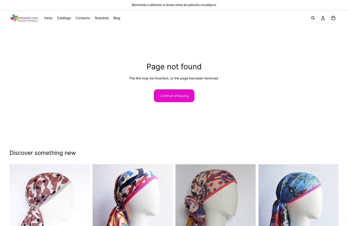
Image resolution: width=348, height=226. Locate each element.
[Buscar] (313, 18)
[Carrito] (333, 18)
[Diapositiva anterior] (16, 215)
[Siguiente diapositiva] (83, 215)
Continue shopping (174, 96)
